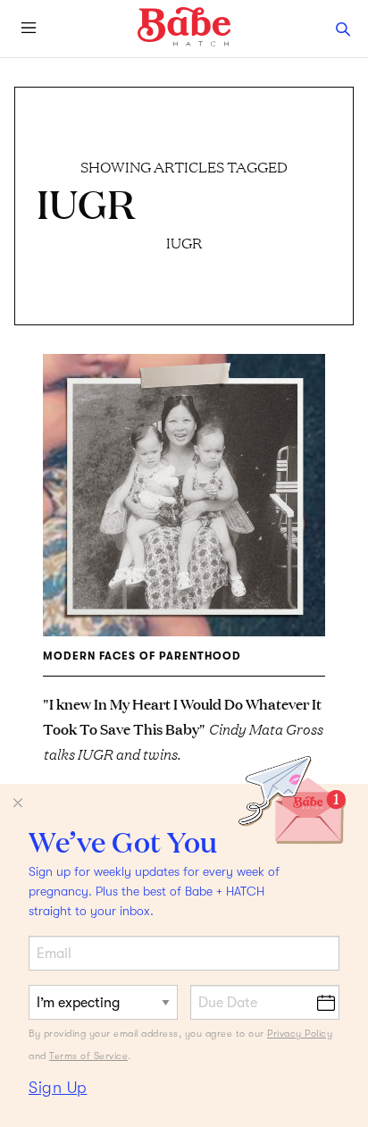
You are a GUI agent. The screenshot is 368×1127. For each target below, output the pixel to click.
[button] (343, 28)
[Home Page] (184, 26)
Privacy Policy (299, 1033)
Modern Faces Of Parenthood (142, 656)
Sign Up (58, 1088)
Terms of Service (88, 1056)
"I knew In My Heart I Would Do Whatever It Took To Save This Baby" (182, 728)
